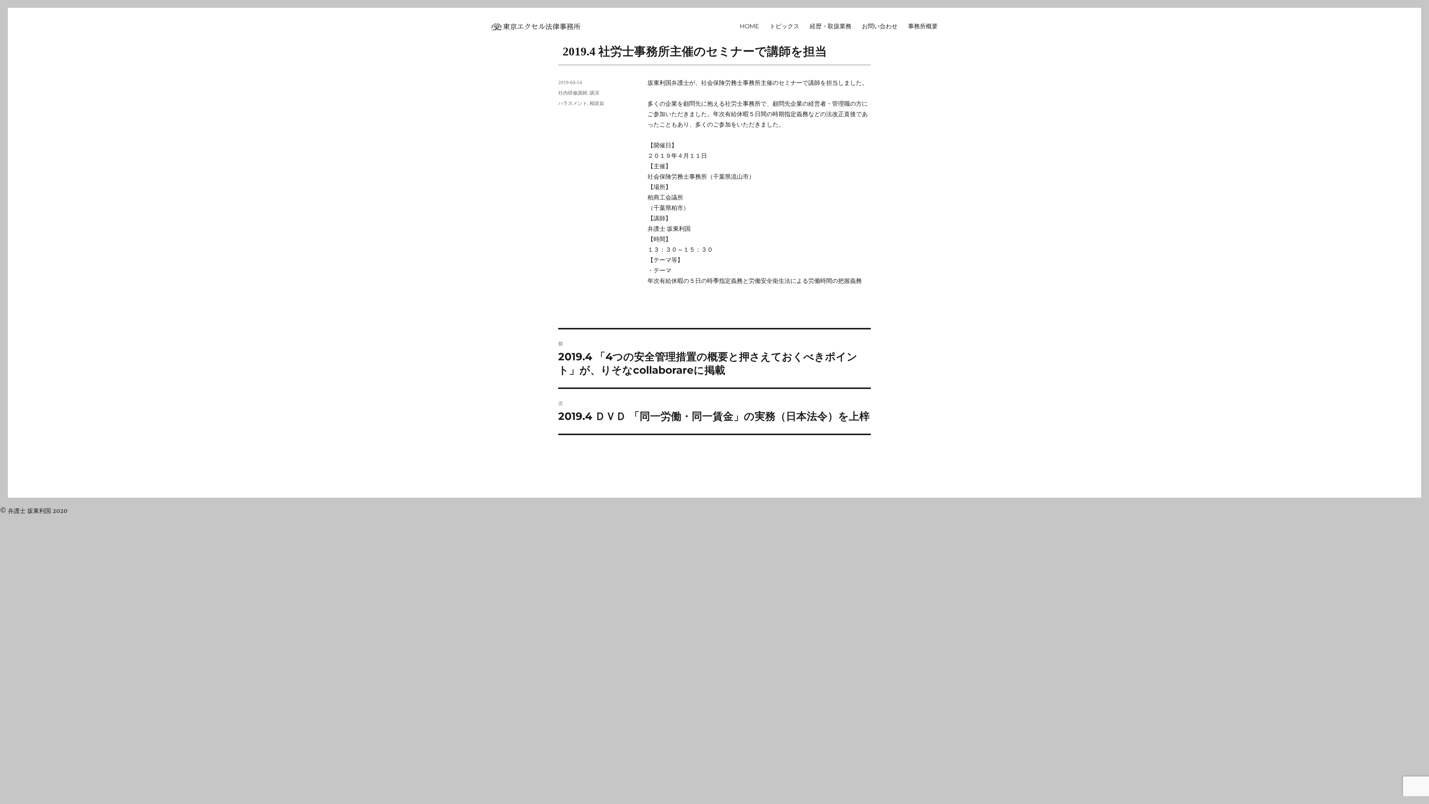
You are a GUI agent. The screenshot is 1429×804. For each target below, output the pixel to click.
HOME (749, 26)
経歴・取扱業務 (830, 26)
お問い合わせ (880, 26)
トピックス (784, 26)
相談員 (596, 103)
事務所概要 (923, 26)
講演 (594, 93)
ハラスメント (572, 103)
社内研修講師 (572, 93)
